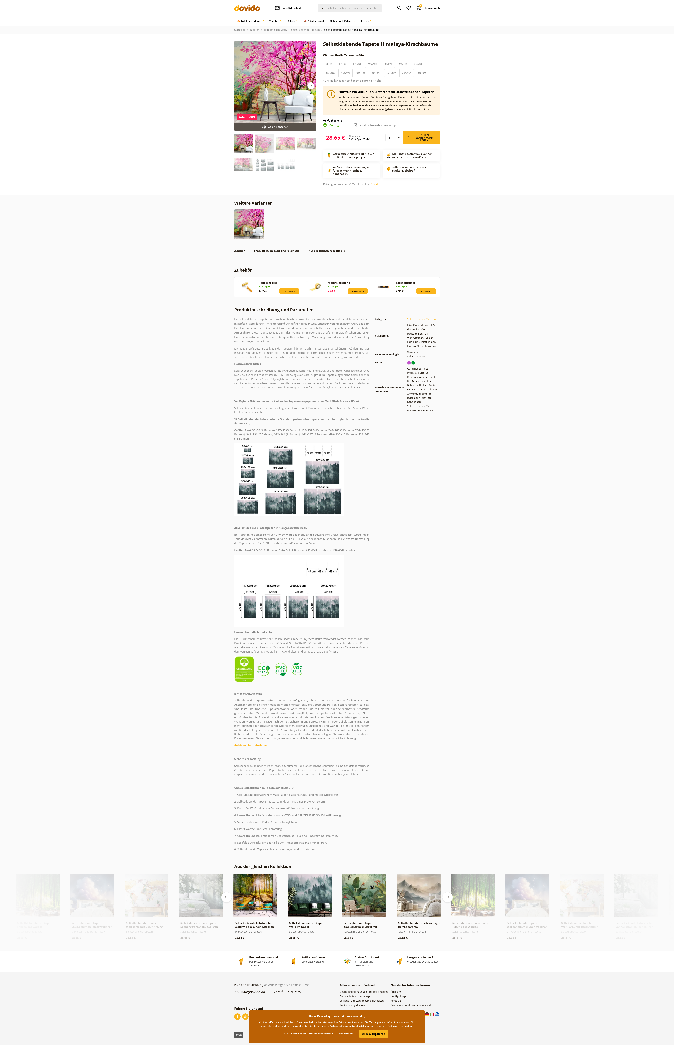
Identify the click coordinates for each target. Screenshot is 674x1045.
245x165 (403, 63)
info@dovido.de (252, 992)
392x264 (376, 73)
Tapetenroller (268, 282)
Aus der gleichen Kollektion (325, 250)
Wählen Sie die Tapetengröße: (344, 55)
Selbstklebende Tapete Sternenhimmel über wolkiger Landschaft (92, 926)
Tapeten (254, 29)
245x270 (418, 63)
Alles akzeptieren (373, 1034)
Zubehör (239, 250)
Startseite (240, 29)
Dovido (375, 184)
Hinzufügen (289, 291)
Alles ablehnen (346, 1033)
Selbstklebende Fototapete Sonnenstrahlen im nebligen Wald (199, 926)
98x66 (329, 63)
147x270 (357, 63)
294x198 (330, 73)
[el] (437, 1014)
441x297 (391, 73)
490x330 (406, 73)
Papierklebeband (338, 282)
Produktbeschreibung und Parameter (276, 250)
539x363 (422, 73)
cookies (276, 1025)
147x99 (342, 63)
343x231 (360, 73)
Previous (226, 897)
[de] (427, 1014)
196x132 (372, 63)
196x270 (387, 63)
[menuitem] (250, 21)
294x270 (345, 73)
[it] (432, 1014)
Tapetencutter (405, 282)
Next (310, 85)
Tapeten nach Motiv (275, 29)
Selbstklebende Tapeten (305, 29)
